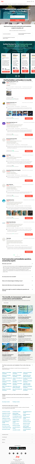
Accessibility (17, 460)
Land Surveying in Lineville (6, 427)
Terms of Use (15, 459)
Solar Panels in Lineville (6, 426)
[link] (3, 69)
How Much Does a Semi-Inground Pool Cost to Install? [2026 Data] (8, 317)
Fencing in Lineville (16, 423)
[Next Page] (24, 255)
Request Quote (28, 98)
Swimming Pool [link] (14, 4)
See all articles (6, 302)
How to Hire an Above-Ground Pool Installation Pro (25, 336)
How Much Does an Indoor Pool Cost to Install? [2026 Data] (9, 336)
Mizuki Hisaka (4, 315)
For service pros (4, 437)
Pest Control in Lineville (6, 429)
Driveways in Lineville (16, 425)
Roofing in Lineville (16, 419)
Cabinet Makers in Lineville (17, 417)
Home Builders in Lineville (6, 419)
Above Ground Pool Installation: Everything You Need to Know (24, 355)
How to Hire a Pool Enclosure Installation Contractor (7, 355)
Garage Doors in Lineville (6, 413)
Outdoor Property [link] (4, 4)
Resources (3, 439)
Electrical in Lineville (5, 416)
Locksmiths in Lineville (16, 429)
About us (3, 442)
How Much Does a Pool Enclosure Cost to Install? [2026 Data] (24, 317)
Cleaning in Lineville (5, 424)
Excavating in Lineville (6, 401)
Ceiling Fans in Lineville (6, 418)
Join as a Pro (29, 1)
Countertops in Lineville (16, 411)
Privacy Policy (20, 459)
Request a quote (6, 71)
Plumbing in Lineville (16, 401)
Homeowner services (5, 434)
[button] (8, 93)
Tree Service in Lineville (6, 411)
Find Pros (17, 20)
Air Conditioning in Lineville (17, 416)
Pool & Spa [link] (9, 4)
